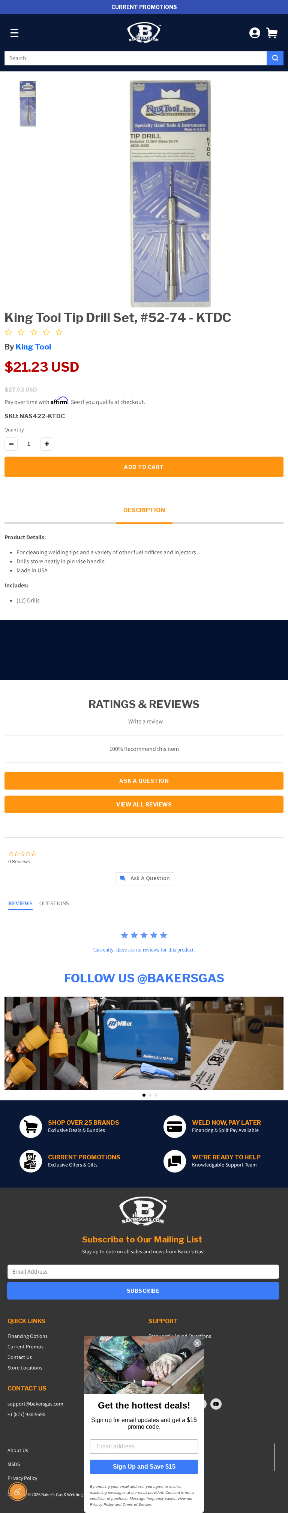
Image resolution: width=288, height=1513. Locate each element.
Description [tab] (144, 510)
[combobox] (135, 58)
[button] (272, 32)
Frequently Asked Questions (179, 1336)
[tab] (145, 878)
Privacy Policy (22, 1478)
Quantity (14, 429)
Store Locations (25, 1367)
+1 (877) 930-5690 (26, 1414)
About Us (18, 1450)
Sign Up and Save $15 (144, 1466)
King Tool (33, 346)
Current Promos (26, 1346)
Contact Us (20, 1357)
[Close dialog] (197, 1343)
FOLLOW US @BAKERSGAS (144, 978)
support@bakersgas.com (35, 1403)
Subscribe (143, 1291)
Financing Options (28, 1336)
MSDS (14, 1464)
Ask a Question (144, 781)
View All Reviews (144, 804)
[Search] (275, 58)
